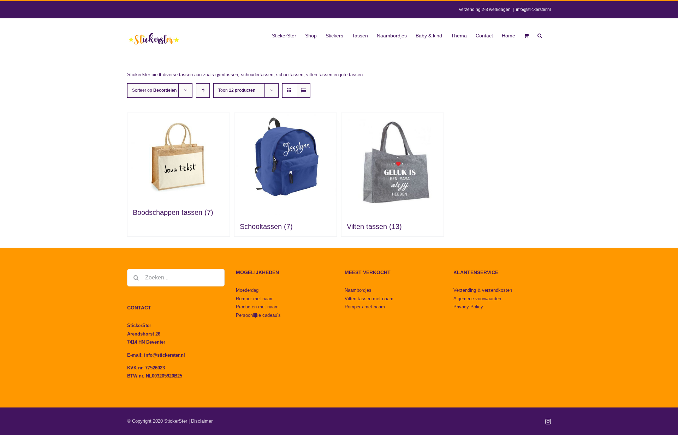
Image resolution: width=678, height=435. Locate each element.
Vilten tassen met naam (369, 298)
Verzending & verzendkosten (482, 290)
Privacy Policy (468, 306)
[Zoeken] (539, 35)
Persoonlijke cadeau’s (258, 315)
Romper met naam (255, 298)
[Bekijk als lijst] (303, 90)
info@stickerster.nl (533, 9)
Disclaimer (202, 421)
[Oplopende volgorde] (203, 90)
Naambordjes (358, 290)
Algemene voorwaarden (477, 298)
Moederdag (247, 290)
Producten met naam (257, 306)
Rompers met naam (365, 306)
